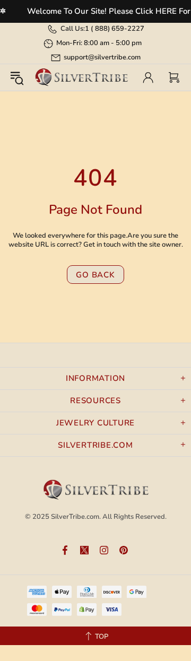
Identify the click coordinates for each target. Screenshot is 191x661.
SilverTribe (81, 77)
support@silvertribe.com (102, 57)
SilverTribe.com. (76, 516)
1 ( (114, 28)
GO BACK (95, 274)
